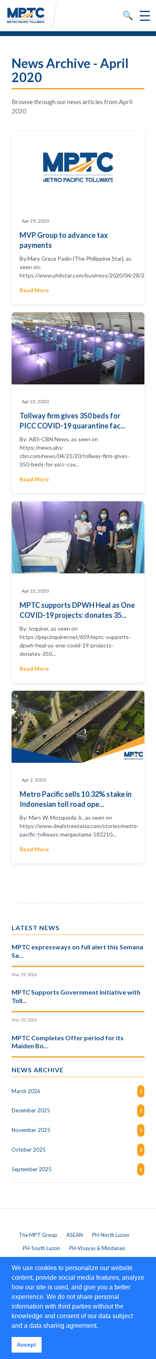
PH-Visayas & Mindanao (97, 1248)
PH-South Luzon (41, 1248)
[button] (101, 1326)
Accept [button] (26, 1344)
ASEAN (74, 1235)
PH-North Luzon (110, 1235)
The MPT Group (38, 1235)
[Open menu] (145, 16)
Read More (34, 290)
